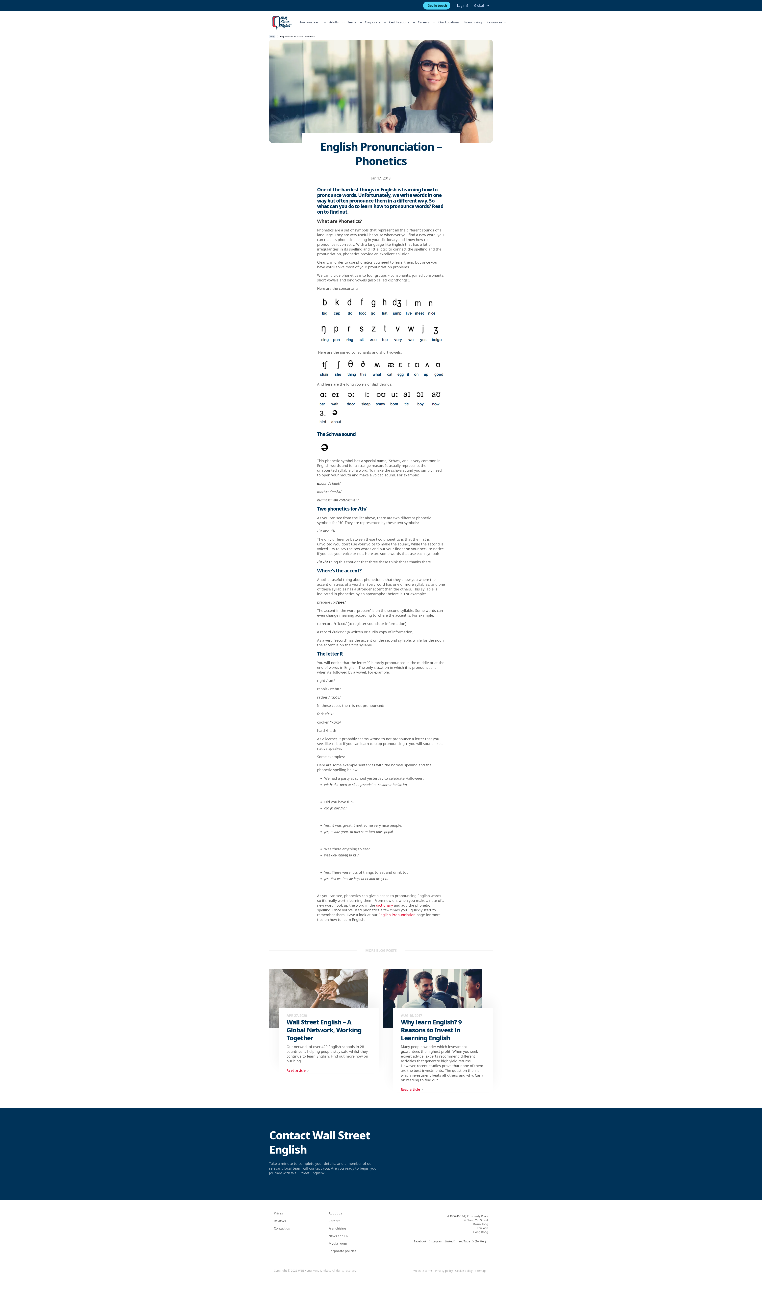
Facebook (420, 1241)
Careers (334, 1221)
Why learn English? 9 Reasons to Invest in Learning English (431, 1030)
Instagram (436, 1241)
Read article (296, 1070)
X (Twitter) (479, 1241)
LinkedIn (450, 1241)
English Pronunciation (397, 914)
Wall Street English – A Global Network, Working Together (324, 1030)
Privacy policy (444, 1271)
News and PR (338, 1236)
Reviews (280, 1221)
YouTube (464, 1241)
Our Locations (449, 22)
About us (335, 1213)
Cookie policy (463, 1271)
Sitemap (480, 1271)
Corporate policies (342, 1251)
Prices (278, 1213)
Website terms (423, 1271)
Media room (338, 1243)
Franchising (473, 22)
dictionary (384, 905)
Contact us (282, 1228)
